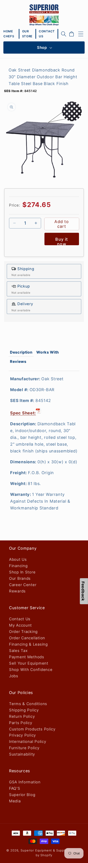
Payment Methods (26, 657)
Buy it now (61, 241)
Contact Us (19, 619)
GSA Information (25, 782)
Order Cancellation (27, 638)
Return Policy (22, 716)
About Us (18, 559)
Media (15, 801)
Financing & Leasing (28, 644)
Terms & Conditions (28, 703)
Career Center (22, 584)
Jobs (13, 676)
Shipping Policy (24, 710)
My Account (20, 625)
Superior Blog (22, 794)
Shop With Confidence (30, 669)
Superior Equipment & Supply (44, 850)
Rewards (17, 591)
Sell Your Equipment (28, 663)
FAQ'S (14, 788)
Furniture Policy (24, 748)
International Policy (27, 741)
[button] (63, 34)
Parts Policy (20, 722)
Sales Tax (18, 650)
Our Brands (20, 578)
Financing (18, 565)
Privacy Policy (22, 735)
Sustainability (22, 754)
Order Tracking (23, 631)
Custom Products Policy (32, 729)
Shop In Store (22, 572)
